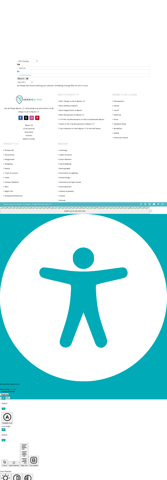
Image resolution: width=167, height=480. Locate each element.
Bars (7, 186)
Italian (116, 133)
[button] (151, 211)
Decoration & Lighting (68, 173)
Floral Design (64, 177)
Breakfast (118, 128)
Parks (7, 177)
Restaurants (119, 101)
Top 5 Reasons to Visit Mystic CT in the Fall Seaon (80, 128)
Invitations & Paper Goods (70, 182)
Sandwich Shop (120, 124)
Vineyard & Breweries (13, 196)
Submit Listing (29, 139)
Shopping (8, 164)
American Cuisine (121, 137)
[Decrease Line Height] (3, 440)
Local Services (29, 128)
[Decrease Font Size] (3, 408)
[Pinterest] (37, 118)
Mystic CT (48, 204)
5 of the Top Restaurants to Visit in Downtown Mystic (81, 119)
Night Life (9, 191)
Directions (29, 132)
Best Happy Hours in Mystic (70, 110)
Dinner (116, 106)
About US (29, 125)
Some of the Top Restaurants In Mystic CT (77, 124)
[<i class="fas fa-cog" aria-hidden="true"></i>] (27, 78)
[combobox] (75, 210)
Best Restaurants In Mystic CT (71, 115)
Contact (29, 135)
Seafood (117, 115)
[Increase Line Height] (3, 429)
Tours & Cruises (11, 173)
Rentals (62, 200)
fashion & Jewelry (66, 191)
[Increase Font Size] (3, 398)
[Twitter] (26, 118)
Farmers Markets (12, 182)
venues (62, 196)
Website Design (8, 204)
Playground (9, 159)
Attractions (9, 155)
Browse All (9, 150)
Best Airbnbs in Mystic (68, 106)
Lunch (116, 110)
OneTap (13, 389)
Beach (7, 168)
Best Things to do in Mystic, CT (72, 101)
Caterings (63, 150)
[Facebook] (20, 118)
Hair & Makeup (65, 164)
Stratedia (18, 204)
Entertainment (65, 186)
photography (64, 168)
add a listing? (83, 85)
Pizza (116, 119)
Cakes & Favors (65, 155)
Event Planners (65, 159)
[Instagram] (32, 118)
